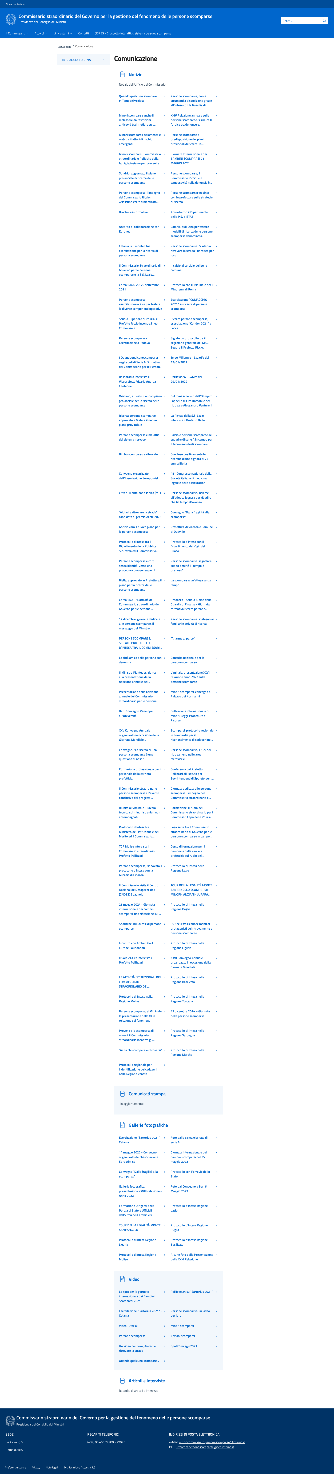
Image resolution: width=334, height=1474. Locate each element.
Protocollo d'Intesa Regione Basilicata (189, 1242)
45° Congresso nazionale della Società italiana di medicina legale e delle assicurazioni (191, 478)
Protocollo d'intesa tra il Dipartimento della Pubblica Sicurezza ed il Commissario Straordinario (137, 546)
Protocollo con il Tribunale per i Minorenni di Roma (192, 287)
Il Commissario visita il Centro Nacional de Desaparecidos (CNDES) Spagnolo (138, 890)
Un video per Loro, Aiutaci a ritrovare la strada (137, 1348)
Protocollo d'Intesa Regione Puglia (189, 1227)
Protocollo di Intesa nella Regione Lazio (187, 868)
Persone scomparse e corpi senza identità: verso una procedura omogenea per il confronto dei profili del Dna (138, 566)
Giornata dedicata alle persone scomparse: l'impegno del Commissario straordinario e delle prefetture (191, 793)
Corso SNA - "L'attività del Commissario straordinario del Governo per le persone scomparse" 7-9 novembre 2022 (139, 604)
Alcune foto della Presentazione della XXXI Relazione (192, 1256)
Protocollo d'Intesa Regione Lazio (189, 1208)
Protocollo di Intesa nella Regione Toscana (187, 998)
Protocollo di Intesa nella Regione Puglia (187, 906)
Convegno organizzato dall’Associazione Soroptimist (138, 475)
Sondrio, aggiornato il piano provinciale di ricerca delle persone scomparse (137, 178)
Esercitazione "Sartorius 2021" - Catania (140, 1139)
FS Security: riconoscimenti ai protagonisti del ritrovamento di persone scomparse (192, 928)
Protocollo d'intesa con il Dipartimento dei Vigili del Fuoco (188, 546)
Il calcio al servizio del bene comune (189, 267)
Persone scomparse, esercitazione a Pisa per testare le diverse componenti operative (140, 304)
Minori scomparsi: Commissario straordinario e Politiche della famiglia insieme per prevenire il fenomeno (140, 159)
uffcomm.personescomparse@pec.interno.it (205, 1447)
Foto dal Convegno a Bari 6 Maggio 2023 (189, 1188)
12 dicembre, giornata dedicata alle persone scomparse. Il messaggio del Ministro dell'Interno (139, 624)
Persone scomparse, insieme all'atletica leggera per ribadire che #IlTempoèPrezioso (191, 497)
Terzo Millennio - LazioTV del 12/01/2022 (190, 359)
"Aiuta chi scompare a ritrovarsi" (140, 1050)
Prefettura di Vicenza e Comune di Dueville (192, 529)
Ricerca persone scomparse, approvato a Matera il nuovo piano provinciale (138, 420)
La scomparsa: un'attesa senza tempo (191, 582)
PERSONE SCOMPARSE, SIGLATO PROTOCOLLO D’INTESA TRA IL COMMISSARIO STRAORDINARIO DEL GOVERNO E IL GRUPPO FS (140, 643)
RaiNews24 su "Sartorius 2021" (192, 1291)
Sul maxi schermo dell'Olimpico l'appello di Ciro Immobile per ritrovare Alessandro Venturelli (192, 401)
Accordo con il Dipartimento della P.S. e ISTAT (189, 214)
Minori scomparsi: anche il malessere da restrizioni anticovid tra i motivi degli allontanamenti (136, 120)
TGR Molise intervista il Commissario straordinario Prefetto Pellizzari (137, 851)
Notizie (135, 74)
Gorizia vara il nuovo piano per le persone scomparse (139, 529)
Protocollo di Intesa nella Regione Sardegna (187, 1032)
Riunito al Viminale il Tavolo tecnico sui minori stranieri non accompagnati (139, 812)
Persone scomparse (132, 1336)
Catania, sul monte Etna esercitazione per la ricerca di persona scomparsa (138, 251)
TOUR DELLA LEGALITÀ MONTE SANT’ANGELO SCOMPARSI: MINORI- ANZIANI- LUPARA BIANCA (191, 890)
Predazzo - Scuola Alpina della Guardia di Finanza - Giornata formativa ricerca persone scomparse (191, 604)
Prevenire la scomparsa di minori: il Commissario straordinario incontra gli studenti (136, 1035)
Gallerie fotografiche (148, 1124)
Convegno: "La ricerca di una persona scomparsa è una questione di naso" (138, 754)
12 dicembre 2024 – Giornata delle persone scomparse (190, 1013)
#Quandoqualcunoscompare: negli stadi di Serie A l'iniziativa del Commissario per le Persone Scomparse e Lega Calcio (140, 362)
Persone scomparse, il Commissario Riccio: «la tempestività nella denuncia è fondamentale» (190, 178)
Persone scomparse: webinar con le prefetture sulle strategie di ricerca (192, 197)
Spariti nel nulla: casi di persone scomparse (140, 926)
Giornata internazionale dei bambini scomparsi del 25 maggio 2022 (189, 1157)
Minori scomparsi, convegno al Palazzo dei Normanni (191, 694)
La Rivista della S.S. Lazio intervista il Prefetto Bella (188, 417)
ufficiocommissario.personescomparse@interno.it (212, 1442)
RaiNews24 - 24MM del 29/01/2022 (186, 379)
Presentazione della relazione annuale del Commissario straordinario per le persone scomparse (138, 696)
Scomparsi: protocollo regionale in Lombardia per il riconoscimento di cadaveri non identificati (192, 735)
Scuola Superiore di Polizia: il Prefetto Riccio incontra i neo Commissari (138, 323)
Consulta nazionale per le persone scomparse (187, 660)
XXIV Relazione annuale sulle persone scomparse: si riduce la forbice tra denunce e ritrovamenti (192, 120)
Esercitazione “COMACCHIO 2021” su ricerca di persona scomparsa (189, 304)
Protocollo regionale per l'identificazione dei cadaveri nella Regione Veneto (138, 1069)
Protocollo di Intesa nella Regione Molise (136, 998)
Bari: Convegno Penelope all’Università (136, 713)
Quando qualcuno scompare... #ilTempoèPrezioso (139, 98)
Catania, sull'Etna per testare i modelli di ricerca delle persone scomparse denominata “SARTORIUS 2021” (192, 231)
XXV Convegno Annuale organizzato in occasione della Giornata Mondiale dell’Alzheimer (139, 735)
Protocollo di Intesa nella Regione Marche (187, 1052)
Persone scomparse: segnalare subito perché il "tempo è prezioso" (191, 566)
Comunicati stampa (147, 1093)
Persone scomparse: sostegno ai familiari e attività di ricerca (192, 621)
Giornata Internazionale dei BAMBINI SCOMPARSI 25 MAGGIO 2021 (189, 159)
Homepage (64, 46)
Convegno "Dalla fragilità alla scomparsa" (190, 514)
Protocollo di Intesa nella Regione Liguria (187, 945)
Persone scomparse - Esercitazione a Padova (134, 340)
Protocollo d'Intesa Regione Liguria (137, 1242)
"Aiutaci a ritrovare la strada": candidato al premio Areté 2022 (140, 514)
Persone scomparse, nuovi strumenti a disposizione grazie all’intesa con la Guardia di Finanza (191, 101)
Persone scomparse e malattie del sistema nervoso (139, 437)
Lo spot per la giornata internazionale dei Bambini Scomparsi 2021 (136, 1296)
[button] (15, 1467)
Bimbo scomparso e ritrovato (138, 454)
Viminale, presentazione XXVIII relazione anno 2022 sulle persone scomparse (191, 677)
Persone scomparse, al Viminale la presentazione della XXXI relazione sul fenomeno (140, 1016)
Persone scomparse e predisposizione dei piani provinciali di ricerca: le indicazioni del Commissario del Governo (192, 139)
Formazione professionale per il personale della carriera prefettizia (140, 774)
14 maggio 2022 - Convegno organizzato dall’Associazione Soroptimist (138, 1157)
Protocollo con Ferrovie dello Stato (190, 1174)
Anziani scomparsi (183, 1336)
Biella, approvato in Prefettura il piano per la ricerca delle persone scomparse (140, 585)
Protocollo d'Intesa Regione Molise (137, 1256)
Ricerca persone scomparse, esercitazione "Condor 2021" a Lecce (191, 323)
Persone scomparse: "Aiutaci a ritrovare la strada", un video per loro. (192, 251)
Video (134, 1279)
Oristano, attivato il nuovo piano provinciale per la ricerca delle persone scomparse (140, 401)
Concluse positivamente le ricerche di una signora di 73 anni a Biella (189, 459)
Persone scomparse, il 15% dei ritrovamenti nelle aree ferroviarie (191, 754)
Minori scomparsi (182, 1326)
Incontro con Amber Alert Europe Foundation (136, 945)
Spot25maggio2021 (184, 1346)
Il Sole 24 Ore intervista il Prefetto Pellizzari (136, 960)
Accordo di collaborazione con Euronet (139, 229)
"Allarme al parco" (183, 638)
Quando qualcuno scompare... (139, 1361)
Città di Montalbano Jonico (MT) (140, 493)
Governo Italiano (15, 4)
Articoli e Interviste (147, 1380)
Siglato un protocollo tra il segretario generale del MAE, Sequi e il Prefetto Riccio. (190, 343)
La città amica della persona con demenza (140, 660)
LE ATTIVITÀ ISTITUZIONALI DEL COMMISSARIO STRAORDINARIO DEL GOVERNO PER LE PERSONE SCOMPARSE (140, 982)
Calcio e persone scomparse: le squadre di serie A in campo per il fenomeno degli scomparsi (192, 439)
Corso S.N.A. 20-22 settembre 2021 (139, 287)
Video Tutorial (128, 1326)
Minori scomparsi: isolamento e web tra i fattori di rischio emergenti (140, 139)
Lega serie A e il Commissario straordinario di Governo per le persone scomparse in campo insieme (191, 832)
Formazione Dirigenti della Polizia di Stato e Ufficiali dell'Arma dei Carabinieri (136, 1210)
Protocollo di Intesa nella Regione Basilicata (187, 979)
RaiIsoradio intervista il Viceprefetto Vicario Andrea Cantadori (137, 381)
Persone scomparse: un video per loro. (190, 1313)
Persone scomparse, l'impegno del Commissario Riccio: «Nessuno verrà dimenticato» (139, 197)
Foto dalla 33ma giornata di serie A (189, 1139)
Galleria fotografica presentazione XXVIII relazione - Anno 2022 (140, 1191)
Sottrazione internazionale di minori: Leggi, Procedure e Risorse (190, 716)
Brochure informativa (133, 212)
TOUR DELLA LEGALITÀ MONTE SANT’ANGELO (140, 1227)
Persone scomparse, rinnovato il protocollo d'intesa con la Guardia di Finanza (140, 870)
